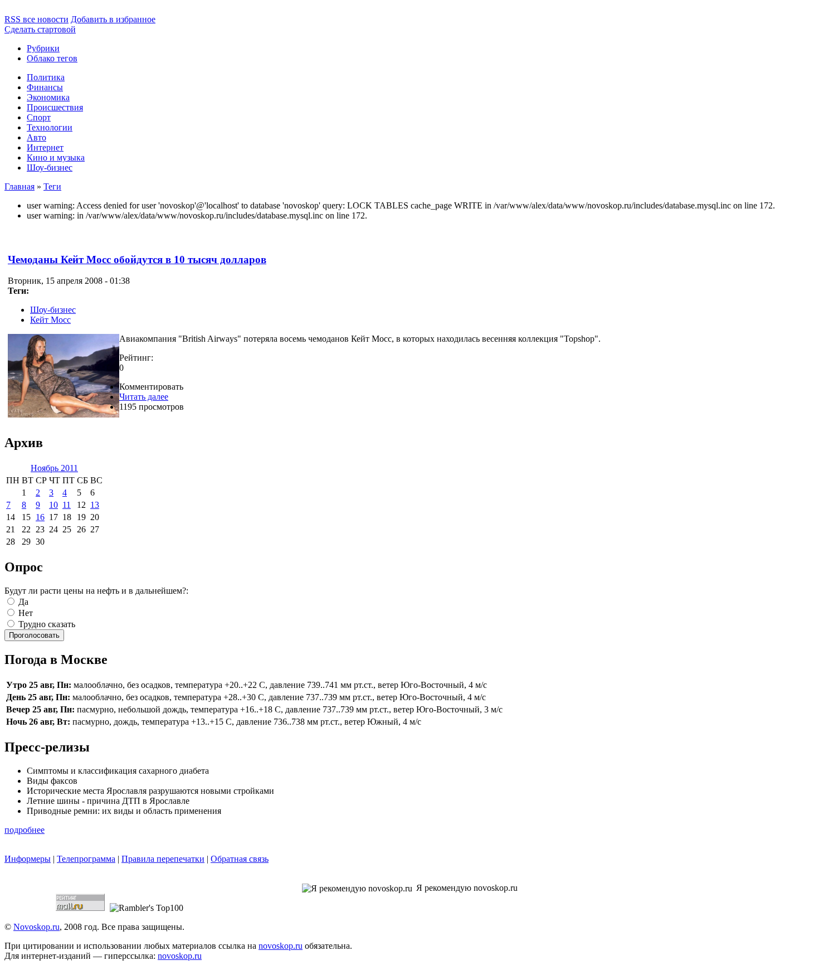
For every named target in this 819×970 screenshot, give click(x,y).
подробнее (24, 830)
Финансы (45, 87)
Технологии (49, 127)
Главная (19, 186)
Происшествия (55, 107)
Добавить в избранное (113, 19)
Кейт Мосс (50, 319)
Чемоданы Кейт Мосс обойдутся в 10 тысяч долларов (137, 259)
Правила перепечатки (162, 859)
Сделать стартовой (40, 29)
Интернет (45, 147)
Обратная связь (240, 859)
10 (53, 505)
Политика (46, 77)
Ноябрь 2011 (54, 468)
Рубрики (43, 48)
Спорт (39, 117)
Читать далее (143, 396)
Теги (52, 186)
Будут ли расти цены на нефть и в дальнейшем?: (96, 590)
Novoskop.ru (36, 927)
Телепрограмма (86, 859)
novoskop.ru (281, 945)
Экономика (48, 97)
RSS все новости (36, 19)
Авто (36, 137)
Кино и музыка (56, 157)
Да (22, 602)
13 (94, 505)
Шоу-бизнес (49, 167)
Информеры (27, 859)
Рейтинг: (136, 357)
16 (40, 517)
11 (66, 505)
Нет (24, 613)
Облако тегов (52, 58)
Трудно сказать (45, 624)
